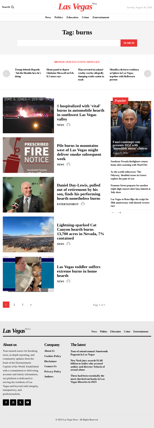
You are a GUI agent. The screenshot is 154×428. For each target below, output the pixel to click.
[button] (8, 7)
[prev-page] (6, 73)
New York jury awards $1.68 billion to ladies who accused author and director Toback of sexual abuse (88, 365)
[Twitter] (20, 402)
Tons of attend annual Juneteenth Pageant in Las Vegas (89, 353)
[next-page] (147, 73)
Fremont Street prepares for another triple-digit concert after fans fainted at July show (130, 189)
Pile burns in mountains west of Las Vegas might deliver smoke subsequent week (79, 152)
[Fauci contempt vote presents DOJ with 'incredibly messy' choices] (131, 129)
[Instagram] (13, 402)
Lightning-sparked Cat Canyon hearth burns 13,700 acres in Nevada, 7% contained (80, 231)
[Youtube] (28, 402)
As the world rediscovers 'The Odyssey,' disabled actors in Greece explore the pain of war (128, 175)
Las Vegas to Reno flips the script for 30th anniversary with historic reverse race (130, 202)
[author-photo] (69, 125)
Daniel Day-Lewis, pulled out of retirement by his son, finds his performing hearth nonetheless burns (78, 191)
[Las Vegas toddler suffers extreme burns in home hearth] (28, 274)
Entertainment (68, 204)
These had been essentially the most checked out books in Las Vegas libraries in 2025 (88, 378)
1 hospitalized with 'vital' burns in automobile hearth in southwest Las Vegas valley (80, 112)
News (60, 125)
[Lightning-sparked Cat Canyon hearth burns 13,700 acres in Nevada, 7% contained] (28, 234)
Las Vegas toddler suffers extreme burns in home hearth (78, 271)
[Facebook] (6, 402)
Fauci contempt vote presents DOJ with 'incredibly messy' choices (130, 145)
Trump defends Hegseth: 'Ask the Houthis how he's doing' (28, 73)
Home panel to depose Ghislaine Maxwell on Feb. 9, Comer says (60, 73)
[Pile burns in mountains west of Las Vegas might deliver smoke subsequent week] (28, 155)
